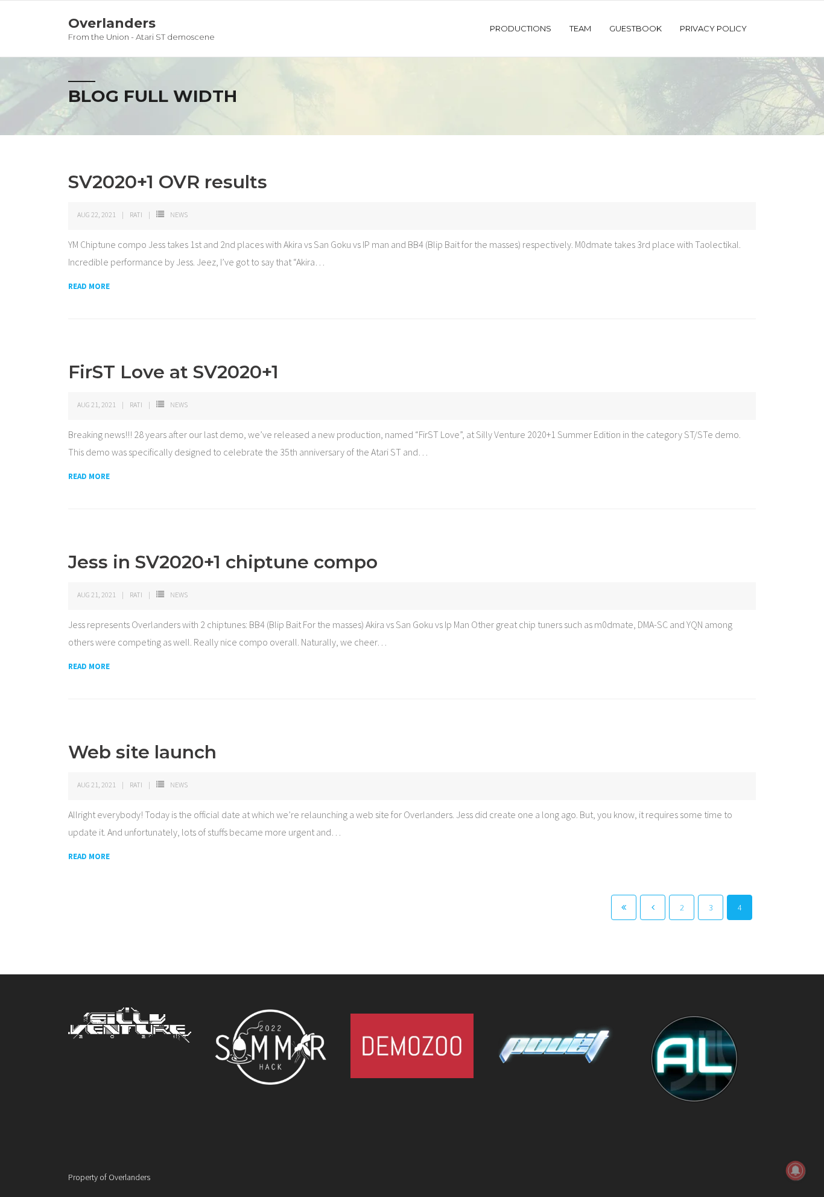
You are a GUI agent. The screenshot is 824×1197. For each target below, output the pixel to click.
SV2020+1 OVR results (167, 182)
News (179, 214)
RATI (136, 214)
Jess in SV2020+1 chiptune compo (223, 562)
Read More (89, 286)
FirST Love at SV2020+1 (173, 372)
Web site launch (142, 752)
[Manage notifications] (795, 1170)
